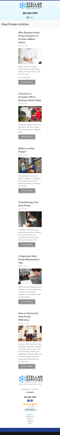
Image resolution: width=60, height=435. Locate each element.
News (30, 423)
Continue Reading (28, 82)
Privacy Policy (28, 430)
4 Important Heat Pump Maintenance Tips (29, 259)
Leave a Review (30, 409)
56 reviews (31, 406)
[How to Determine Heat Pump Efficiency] (30, 333)
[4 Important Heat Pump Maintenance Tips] (30, 276)
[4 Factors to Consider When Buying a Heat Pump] (30, 114)
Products (30, 416)
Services (30, 414)
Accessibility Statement (39, 430)
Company (30, 421)
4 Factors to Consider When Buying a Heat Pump (29, 97)
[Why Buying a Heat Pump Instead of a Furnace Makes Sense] (30, 56)
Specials (30, 419)
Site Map (49, 430)
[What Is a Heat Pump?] (30, 165)
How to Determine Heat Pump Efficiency (28, 316)
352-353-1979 (30, 13)
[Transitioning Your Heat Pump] (30, 219)
